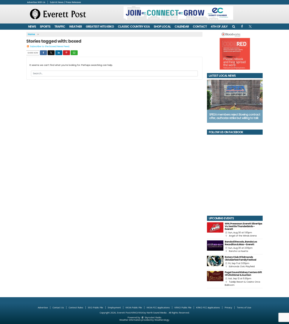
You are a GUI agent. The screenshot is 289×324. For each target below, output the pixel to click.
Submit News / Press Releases (65, 2)
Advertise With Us (36, 2)
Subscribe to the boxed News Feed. (50, 46)
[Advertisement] (178, 13)
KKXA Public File (134, 307)
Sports (45, 26)
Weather (75, 26)
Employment (114, 307)
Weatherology (161, 319)
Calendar (182, 26)
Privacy (228, 307)
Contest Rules (76, 307)
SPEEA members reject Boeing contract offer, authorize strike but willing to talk (234, 116)
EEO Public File (95, 307)
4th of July (219, 26)
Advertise (43, 307)
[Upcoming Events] (215, 230)
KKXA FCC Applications (158, 307)
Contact (200, 26)
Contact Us (58, 307)
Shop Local (162, 26)
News (32, 26)
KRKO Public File (182, 307)
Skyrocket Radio (152, 317)
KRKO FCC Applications (208, 307)
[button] (234, 26)
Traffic (59, 26)
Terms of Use (244, 307)
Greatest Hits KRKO (100, 26)
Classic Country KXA (134, 26)
